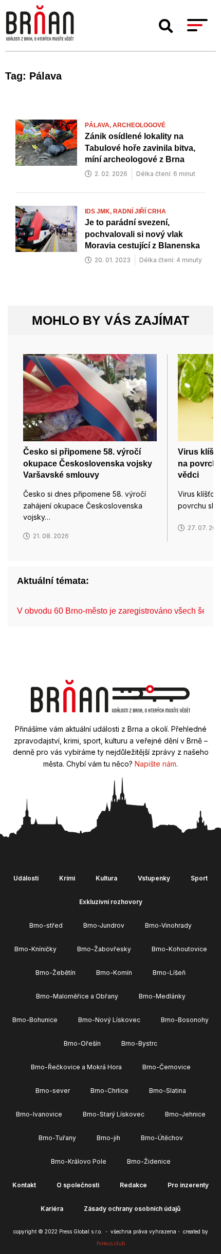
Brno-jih (108, 1138)
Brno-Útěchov (162, 1138)
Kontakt (24, 1185)
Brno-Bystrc (139, 1043)
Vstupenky (154, 878)
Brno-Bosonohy (185, 1020)
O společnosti (78, 1185)
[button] (166, 26)
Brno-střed (46, 925)
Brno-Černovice (166, 1067)
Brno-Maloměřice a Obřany (77, 996)
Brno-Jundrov (103, 925)
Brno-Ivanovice (39, 1114)
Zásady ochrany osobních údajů (132, 1208)
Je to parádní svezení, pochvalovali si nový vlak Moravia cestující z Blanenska (142, 234)
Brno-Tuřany (57, 1138)
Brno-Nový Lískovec (109, 1020)
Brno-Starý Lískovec (113, 1114)
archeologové (139, 125)
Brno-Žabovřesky (104, 949)
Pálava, (99, 125)
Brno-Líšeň (169, 972)
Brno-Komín (114, 972)
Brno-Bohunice (35, 1020)
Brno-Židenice (149, 1161)
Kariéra (52, 1208)
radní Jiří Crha (139, 211)
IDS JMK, (99, 211)
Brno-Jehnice (185, 1114)
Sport (199, 878)
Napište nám (155, 763)
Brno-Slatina (167, 1090)
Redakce (133, 1185)
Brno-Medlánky (162, 996)
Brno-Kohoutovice (179, 949)
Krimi (67, 878)
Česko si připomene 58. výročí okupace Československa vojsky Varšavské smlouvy (87, 463)
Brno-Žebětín (55, 972)
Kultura (106, 878)
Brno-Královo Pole (78, 1161)
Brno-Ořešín (82, 1043)
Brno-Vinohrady (168, 925)
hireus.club (111, 1243)
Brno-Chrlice (109, 1090)
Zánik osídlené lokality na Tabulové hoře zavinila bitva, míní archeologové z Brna (140, 148)
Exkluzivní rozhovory (110, 902)
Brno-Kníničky (35, 949)
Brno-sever (52, 1090)
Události (26, 878)
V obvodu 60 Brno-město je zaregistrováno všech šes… (118, 610)
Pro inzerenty (188, 1185)
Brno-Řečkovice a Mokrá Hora (76, 1067)
